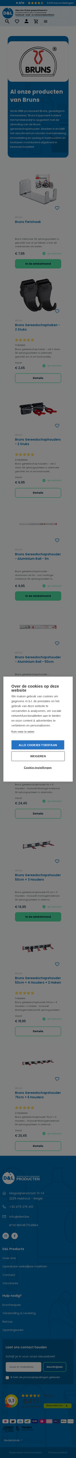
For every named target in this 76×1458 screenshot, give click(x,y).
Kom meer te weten (22, 731)
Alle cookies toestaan (38, 744)
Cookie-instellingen (38, 767)
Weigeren (38, 756)
